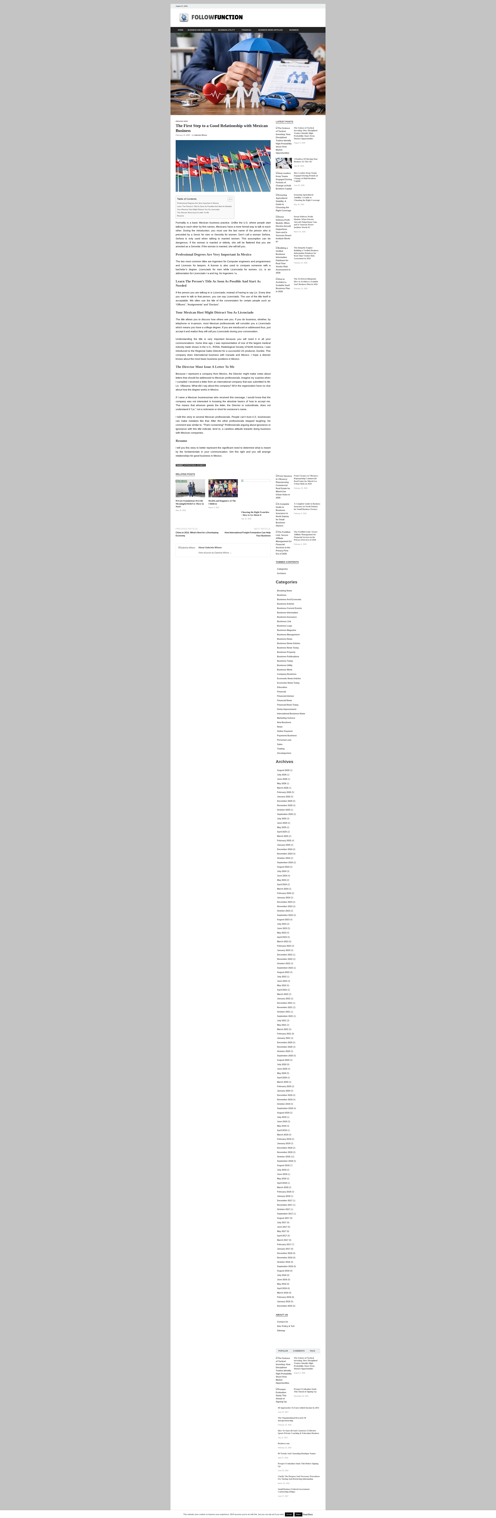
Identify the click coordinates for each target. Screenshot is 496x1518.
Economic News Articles (289, 678)
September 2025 (285, 814)
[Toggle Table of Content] (229, 199)
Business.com (283, 1443)
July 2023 (281, 924)
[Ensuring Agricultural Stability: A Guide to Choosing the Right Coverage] (284, 195)
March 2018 (282, 1187)
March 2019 (282, 1135)
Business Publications (288, 656)
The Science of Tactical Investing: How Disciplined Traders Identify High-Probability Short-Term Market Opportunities (305, 133)
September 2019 (285, 1108)
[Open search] (319, 30)
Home (180, 30)
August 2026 (283, 770)
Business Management (288, 634)
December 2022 (284, 955)
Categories (282, 569)
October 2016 (283, 1262)
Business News (284, 639)
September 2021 (285, 1016)
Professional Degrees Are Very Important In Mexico (198, 203)
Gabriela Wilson (200, 135)
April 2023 (282, 937)
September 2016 (285, 1266)
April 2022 (282, 990)
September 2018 (285, 1161)
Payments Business (287, 735)
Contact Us (282, 1322)
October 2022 (283, 963)
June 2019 (282, 1121)
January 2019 (283, 1143)
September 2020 (285, 1056)
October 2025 (283, 810)
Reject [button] (298, 1514)
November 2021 (284, 1007)
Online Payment (285, 731)
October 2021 (283, 1012)
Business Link (284, 621)
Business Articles (285, 604)
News (279, 727)
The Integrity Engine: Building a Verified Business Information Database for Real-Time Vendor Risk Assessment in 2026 (306, 253)
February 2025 (284, 840)
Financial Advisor (285, 696)
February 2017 (284, 1244)
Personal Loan (284, 740)
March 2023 (282, 941)
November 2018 (284, 1152)
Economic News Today (288, 683)
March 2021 (282, 1029)
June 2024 (282, 876)
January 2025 (283, 845)
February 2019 (284, 1139)
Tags (312, 1351)
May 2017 (281, 1231)
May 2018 (281, 1178)
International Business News (291, 714)
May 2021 (281, 1025)
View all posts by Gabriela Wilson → (215, 553)
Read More (308, 1514)
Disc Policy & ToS (286, 1326)
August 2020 (283, 1060)
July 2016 (281, 1275)
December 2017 (284, 1200)
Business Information (287, 613)
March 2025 (282, 836)
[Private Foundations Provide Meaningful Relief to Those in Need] (190, 489)
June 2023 (282, 928)
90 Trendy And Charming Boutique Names (297, 1453)
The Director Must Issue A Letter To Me (193, 213)
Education (282, 687)
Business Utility (226, 30)
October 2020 (283, 1051)
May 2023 (281, 933)
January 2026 (283, 797)
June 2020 (282, 1069)
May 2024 (281, 880)
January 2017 (283, 1249)
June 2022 (282, 981)
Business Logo (284, 626)
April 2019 (282, 1130)
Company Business (286, 674)
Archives (281, 573)
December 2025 (284, 801)
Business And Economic (199, 30)
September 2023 (285, 915)
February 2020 (284, 1086)
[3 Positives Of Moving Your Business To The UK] (284, 159)
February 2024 (284, 893)
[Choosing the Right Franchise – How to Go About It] (256, 495)
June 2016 (282, 1279)
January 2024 (283, 898)
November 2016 (284, 1258)
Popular (283, 1351)
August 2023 (283, 919)
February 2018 (284, 1192)
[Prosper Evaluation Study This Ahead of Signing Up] (284, 1389)
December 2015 (284, 1306)
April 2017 (282, 1236)
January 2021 (283, 1038)
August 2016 (283, 1271)
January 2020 (283, 1091)
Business (294, 30)
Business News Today (288, 648)
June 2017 (282, 1227)
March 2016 (282, 1293)
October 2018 (283, 1157)
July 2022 (281, 977)
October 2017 (283, 1209)
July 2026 (281, 775)
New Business (284, 722)
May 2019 (281, 1126)
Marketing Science (286, 718)
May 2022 (281, 985)
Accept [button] (289, 1514)
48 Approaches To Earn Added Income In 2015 (298, 1408)
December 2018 (284, 1148)
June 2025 (282, 823)
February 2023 (284, 946)
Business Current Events (289, 608)
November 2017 (284, 1205)
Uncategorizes (284, 753)
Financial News (284, 700)
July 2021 (281, 1020)
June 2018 (282, 1174)
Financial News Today (288, 705)
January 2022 (283, 998)
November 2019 (284, 1099)
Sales (279, 744)
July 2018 (281, 1170)
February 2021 (284, 1034)
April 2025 (282, 832)
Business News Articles (270, 30)
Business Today (285, 661)
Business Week (284, 670)
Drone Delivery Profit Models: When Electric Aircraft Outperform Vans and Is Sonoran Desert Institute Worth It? (305, 222)
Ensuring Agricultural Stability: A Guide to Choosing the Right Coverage (307, 197)
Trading (281, 749)
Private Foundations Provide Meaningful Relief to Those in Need (190, 504)
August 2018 (283, 1165)
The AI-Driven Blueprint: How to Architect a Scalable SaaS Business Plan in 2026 (306, 281)
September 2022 (285, 968)
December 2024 (284, 849)
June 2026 (282, 779)
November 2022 (284, 959)
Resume (180, 216)
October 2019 (283, 1104)
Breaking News (182, 121)
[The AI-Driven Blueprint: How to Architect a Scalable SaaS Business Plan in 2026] (284, 279)
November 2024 (284, 854)
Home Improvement (286, 709)
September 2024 (285, 862)
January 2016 (283, 1301)
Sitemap (281, 1330)
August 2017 (283, 1218)
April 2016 (282, 1288)
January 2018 (283, 1196)
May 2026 (281, 783)
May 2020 (281, 1073)
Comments (299, 1351)
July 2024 (281, 871)
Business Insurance (287, 617)
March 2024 (282, 889)
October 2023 (283, 911)
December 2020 (284, 1042)
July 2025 (281, 818)
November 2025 (284, 805)
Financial (246, 30)
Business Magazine (286, 630)
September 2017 (285, 1214)
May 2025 (281, 827)
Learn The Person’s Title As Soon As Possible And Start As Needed (204, 206)
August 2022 (283, 972)
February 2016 (284, 1297)
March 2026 (282, 788)
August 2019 (283, 1113)
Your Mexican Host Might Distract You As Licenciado (198, 209)
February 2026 (284, 792)
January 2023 (283, 950)
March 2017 (282, 1240)
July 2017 (281, 1222)
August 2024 (283, 867)
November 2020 (284, 1047)
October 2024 (283, 858)
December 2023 (284, 902)
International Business (194, 465)
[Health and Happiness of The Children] (223, 489)
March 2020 (282, 1082)
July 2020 (281, 1064)
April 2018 (282, 1183)
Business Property (286, 652)
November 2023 (284, 906)
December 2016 (284, 1253)
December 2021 (284, 1003)
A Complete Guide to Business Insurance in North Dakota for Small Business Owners (307, 506)
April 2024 (282, 884)
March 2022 (282, 994)
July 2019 (281, 1117)
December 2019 (284, 1095)
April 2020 (282, 1078)
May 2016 (281, 1284)
